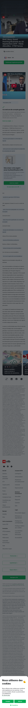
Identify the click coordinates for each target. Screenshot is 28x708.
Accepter (8, 701)
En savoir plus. (6, 695)
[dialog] (14, 692)
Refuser (20, 701)
